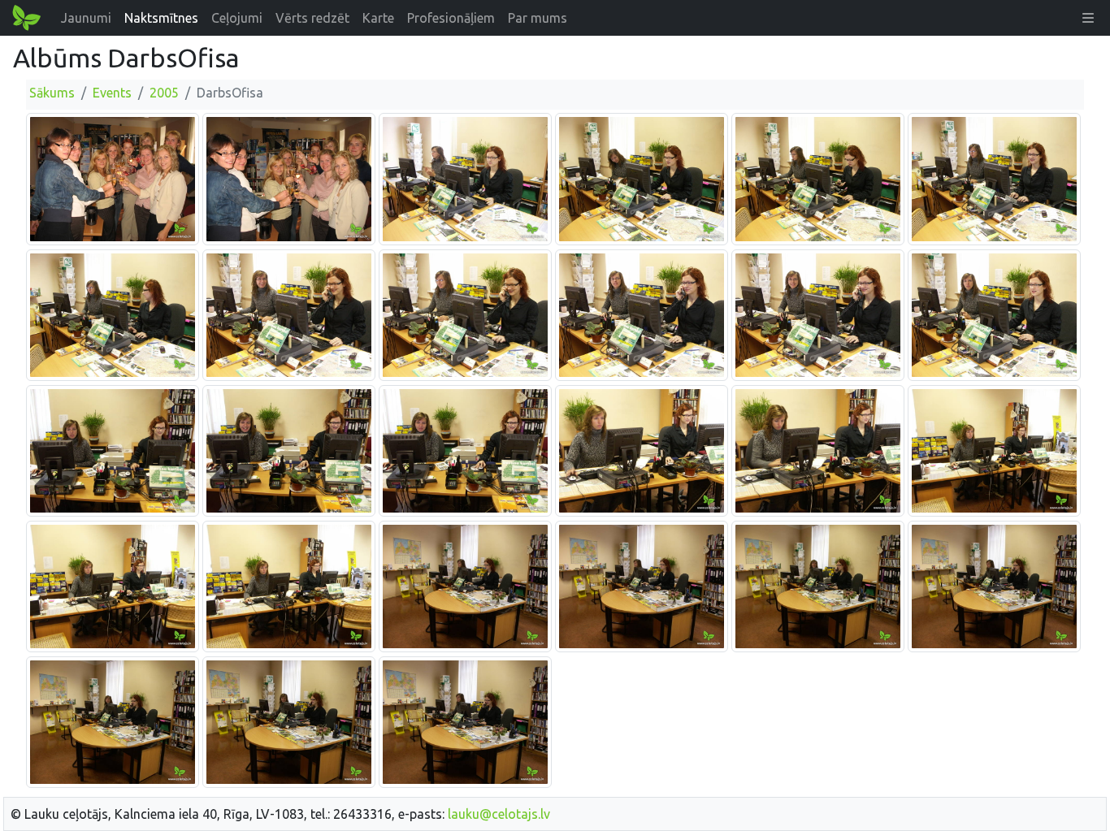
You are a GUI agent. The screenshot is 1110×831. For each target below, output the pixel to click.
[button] (1088, 18)
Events (112, 92)
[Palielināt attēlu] (112, 178)
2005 (164, 92)
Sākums (52, 92)
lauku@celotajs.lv (499, 814)
